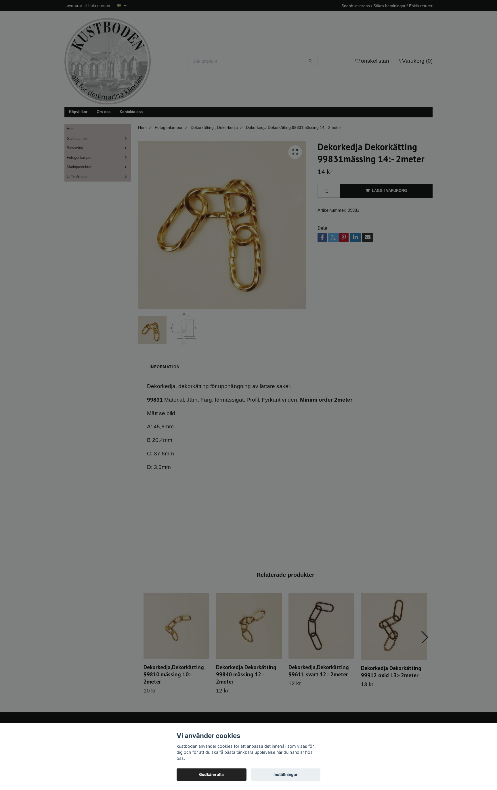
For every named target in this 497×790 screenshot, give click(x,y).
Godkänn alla (211, 774)
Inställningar (286, 774)
